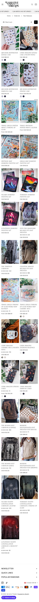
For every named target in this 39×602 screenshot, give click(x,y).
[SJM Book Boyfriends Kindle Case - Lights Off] (5, 60)
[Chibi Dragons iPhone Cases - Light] (2, 396)
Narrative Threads (12, 594)
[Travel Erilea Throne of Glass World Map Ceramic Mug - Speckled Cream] (24, 316)
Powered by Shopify (23, 594)
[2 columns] (36, 22)
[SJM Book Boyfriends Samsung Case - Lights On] (2, 96)
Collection (17, 16)
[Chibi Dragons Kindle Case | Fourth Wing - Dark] (24, 60)
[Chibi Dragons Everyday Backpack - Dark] (24, 353)
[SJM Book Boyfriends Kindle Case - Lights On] (2, 60)
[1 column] (31, 22)
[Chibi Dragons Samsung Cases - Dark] (24, 394)
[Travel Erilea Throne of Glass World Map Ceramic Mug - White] (21, 316)
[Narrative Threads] (12, 4)
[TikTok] (7, 582)
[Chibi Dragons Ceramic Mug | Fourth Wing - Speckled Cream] (5, 357)
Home (9, 16)
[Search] (32, 4)
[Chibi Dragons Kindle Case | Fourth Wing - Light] (21, 60)
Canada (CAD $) (31, 582)
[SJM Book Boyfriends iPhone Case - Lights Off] (24, 96)
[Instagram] (2, 583)
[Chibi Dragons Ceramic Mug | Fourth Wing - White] (2, 357)
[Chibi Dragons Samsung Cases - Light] (21, 394)
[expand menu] (2, 4)
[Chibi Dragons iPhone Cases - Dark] (5, 396)
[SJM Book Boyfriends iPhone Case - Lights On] (21, 96)
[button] (36, 4)
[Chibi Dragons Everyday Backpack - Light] (21, 353)
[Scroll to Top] (35, 592)
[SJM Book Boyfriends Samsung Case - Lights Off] (5, 96)
